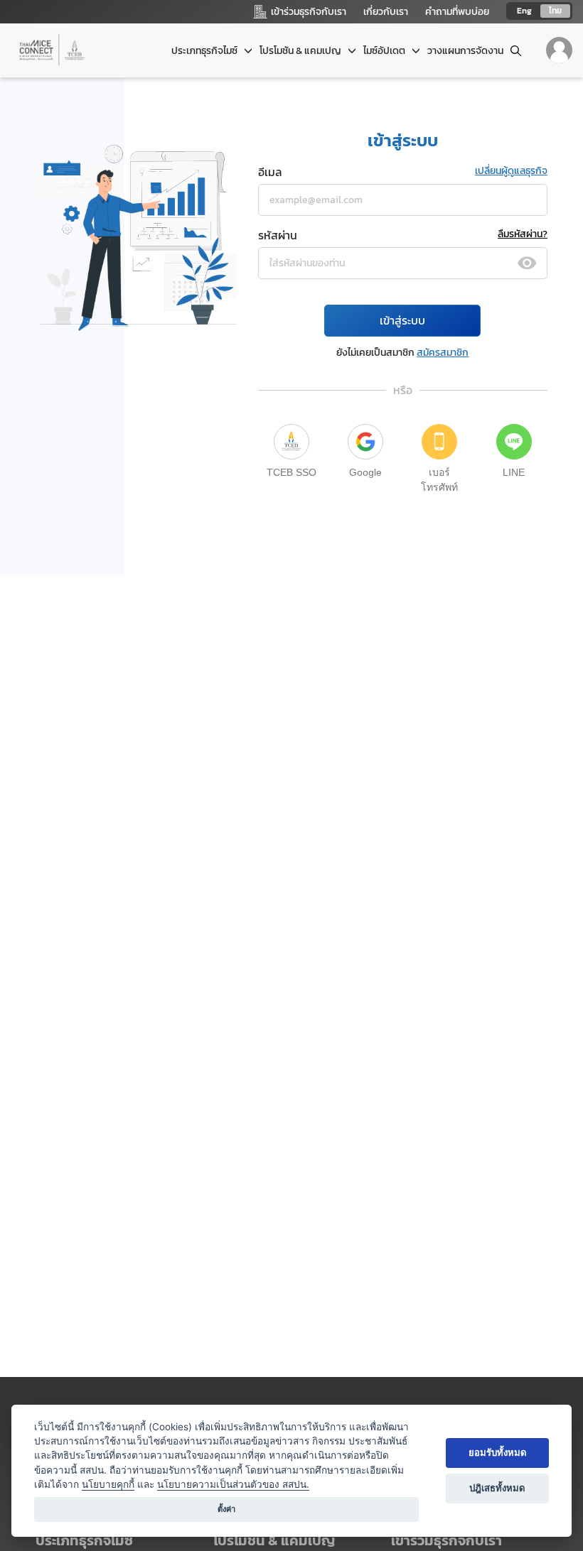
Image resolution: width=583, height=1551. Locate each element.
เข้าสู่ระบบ (402, 320)
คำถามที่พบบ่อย (457, 11)
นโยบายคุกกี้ (108, 1484)
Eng (524, 10)
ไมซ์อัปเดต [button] (385, 50)
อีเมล (270, 171)
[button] (469, 1540)
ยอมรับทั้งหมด (498, 1452)
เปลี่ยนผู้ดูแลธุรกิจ (511, 170)
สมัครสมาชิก (443, 352)
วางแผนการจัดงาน (465, 50)
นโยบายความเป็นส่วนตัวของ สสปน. (233, 1484)
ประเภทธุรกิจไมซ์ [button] (205, 50)
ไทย (555, 10)
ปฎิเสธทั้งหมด (497, 1487)
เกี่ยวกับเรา (385, 11)
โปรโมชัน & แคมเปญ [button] (301, 50)
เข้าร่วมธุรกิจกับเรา (446, 1540)
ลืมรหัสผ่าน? (522, 234)
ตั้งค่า (226, 1509)
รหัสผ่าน (277, 235)
